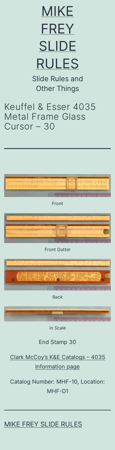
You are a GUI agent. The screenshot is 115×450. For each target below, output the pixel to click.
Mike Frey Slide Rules (43, 424)
